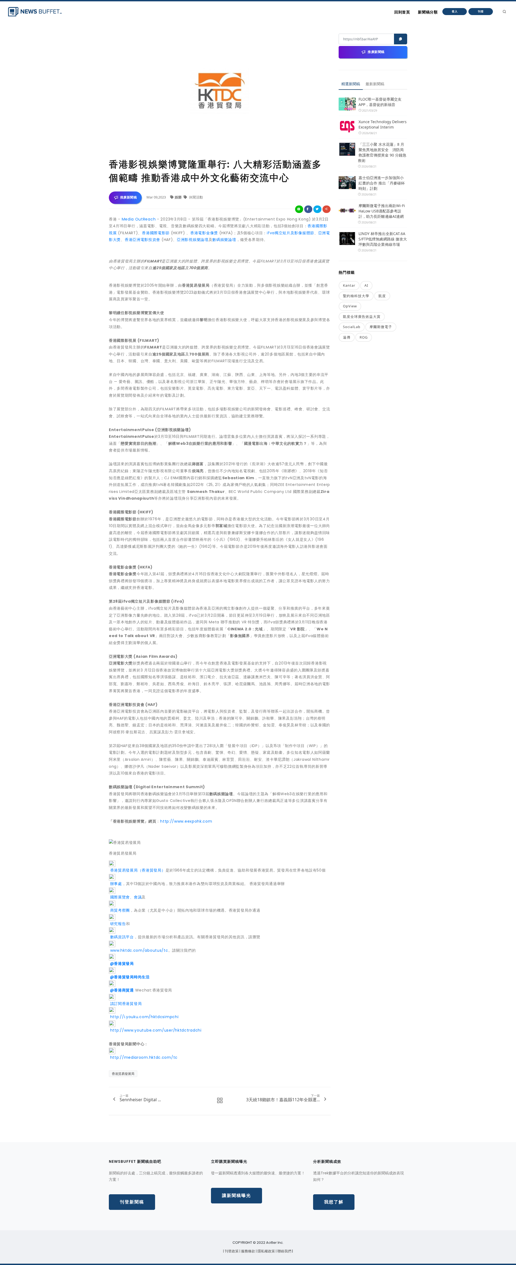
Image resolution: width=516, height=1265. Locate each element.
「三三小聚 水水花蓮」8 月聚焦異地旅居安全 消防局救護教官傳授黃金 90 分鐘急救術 (382, 152)
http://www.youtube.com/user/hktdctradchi (155, 1030)
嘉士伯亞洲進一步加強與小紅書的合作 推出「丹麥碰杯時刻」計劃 (382, 183)
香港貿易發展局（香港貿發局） (137, 870)
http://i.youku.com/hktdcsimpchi (143, 1016)
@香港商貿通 (121, 990)
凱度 (382, 295)
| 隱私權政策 (266, 1251)
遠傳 (346, 337)
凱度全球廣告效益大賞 (362, 316)
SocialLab (351, 326)
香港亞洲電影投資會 (142, 239)
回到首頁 (402, 12)
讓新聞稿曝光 (236, 1195)
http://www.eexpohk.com (186, 821)
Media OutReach (139, 219)
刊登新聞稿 (132, 1202)
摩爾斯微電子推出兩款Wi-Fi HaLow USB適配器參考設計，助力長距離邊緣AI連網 (382, 211)
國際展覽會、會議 (125, 897)
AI (366, 285)
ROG (364, 337)
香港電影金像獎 (204, 233)
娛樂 (178, 197)
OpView (350, 306)
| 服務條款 (247, 1251)
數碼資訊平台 (121, 937)
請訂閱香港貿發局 (125, 1003)
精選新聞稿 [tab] (350, 83)
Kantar (349, 285)
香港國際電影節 (156, 233)
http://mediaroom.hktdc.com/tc (143, 1057)
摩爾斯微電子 (381, 326)
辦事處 (115, 883)
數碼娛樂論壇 (224, 239)
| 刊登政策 (231, 1251)
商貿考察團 (119, 910)
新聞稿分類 (428, 12)
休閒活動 (195, 197)
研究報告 (117, 923)
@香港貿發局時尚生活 (129, 977)
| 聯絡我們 (284, 1251)
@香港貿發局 (121, 963)
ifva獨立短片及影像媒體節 (290, 233)
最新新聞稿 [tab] (375, 83)
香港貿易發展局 (123, 1073)
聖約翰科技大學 (356, 295)
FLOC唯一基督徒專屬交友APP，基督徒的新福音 (380, 102)
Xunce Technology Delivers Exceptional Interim (383, 124)
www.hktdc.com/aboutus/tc (138, 950)
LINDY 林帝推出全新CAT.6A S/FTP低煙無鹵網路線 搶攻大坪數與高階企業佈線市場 (383, 239)
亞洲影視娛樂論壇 (193, 239)
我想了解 (333, 1202)
